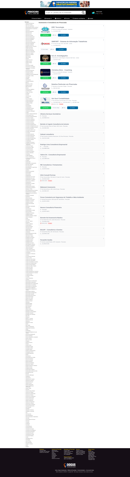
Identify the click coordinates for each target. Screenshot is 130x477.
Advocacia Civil (28, 34)
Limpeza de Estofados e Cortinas (32, 261)
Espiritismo (28, 196)
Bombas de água (29, 85)
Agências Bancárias (29, 49)
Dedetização (28, 161)
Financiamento (28, 208)
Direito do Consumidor (30, 171)
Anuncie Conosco (79, 450)
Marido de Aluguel (29, 300)
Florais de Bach (29, 211)
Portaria (27, 343)
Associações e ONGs (30, 75)
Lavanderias (28, 252)
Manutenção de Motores (30, 291)
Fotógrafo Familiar (29, 214)
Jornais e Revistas (29, 248)
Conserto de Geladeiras (30, 119)
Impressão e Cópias (29, 236)
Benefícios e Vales (29, 83)
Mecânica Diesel (29, 304)
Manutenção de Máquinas (30, 287)
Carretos (27, 94)
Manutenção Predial (29, 296)
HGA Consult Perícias (47, 175)
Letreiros (27, 255)
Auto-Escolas (28, 79)
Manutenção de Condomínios (31, 286)
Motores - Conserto (29, 318)
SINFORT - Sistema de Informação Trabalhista (69, 41)
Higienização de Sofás (30, 230)
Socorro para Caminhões (30, 404)
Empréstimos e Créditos (30, 183)
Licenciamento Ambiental (30, 256)
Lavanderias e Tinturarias (30, 253)
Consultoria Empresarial (30, 135)
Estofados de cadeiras (30, 200)
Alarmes (27, 58)
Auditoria (27, 78)
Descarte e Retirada (29, 164)
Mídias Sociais (28, 308)
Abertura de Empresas (30, 23)
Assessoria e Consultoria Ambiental (30, 68)
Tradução (27, 422)
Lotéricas (27, 279)
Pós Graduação (67, 454)
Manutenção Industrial (30, 294)
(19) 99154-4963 (45, 178)
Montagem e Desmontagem (31, 311)
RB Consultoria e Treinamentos (51, 165)
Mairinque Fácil (91, 455)
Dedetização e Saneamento (31, 163)
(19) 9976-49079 (45, 211)
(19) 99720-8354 (45, 168)
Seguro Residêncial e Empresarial (30, 386)
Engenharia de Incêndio (30, 186)
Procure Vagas (67, 450)
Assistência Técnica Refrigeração (32, 74)
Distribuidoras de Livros (30, 178)
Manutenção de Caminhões (31, 284)
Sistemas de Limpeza (30, 403)
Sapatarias (28, 376)
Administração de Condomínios (31, 28)
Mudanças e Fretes (29, 322)
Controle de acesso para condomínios (30, 144)
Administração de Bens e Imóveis (32, 27)
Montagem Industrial (29, 313)
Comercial (54, 454)
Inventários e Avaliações (30, 245)
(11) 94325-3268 (56, 31)
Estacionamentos (29, 198)
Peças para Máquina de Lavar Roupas (31, 332)
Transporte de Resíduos (30, 431)
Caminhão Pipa (29, 90)
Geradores (28, 222)
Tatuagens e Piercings (30, 411)
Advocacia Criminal (29, 35)
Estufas (27, 204)
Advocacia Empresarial (30, 36)
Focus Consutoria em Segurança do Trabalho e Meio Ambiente (62, 197)
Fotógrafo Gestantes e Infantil (31, 215)
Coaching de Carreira (30, 108)
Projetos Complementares (30, 350)
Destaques (42, 449)
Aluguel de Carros (29, 59)
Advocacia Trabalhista (30, 43)
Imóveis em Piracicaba (44, 452)
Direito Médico (28, 172)
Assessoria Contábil (29, 65)
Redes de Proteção (29, 360)
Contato (91, 18)
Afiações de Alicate (29, 47)
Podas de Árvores (29, 342)
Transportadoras (29, 426)
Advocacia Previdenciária (30, 42)
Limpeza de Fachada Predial (31, 263)
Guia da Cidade (36, 18)
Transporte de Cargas (30, 428)
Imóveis (58, 18)
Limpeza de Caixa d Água (30, 259)
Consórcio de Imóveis (30, 128)
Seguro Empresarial (29, 384)
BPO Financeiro (29, 86)
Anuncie (67, 18)
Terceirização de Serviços (30, 419)
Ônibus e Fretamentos (30, 326)
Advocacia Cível (29, 32)
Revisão (27, 373)
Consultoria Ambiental (30, 134)
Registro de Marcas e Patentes (31, 365)
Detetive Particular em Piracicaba (64, 84)
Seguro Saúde (28, 388)
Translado (28, 424)
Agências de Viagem (29, 53)
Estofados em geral (29, 202)
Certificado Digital (29, 102)
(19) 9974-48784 (45, 201)
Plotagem (27, 341)
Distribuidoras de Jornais (30, 176)
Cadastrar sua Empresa (79, 18)
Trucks (27, 437)
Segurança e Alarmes (30, 380)
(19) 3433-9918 (66, 102)
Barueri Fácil (90, 451)
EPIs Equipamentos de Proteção (32, 190)
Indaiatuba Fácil (91, 453)
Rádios (27, 354)
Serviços (27, 22)
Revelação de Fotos (29, 372)
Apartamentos (54, 450)
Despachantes (28, 168)
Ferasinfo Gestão (46, 240)
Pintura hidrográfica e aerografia (32, 337)
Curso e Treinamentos (30, 156)
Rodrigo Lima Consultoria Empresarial (53, 144)
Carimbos (27, 93)
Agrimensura (28, 55)
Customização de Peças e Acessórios (30, 159)
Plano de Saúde (29, 339)
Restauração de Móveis (30, 369)
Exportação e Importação (30, 206)
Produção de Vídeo (29, 347)
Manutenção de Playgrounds (31, 292)
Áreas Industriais (55, 451)
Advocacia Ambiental (30, 31)
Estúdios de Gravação (30, 203)
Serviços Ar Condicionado (30, 393)
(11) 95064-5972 (56, 45)
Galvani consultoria (47, 134)
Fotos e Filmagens (29, 217)
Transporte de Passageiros (31, 430)
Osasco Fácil (91, 457)
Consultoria (28, 132)
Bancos (27, 82)
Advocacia (28, 30)
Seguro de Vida (29, 383)
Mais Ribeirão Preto (92, 456)
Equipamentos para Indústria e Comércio (31, 193)
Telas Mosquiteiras (29, 415)
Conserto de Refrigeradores (31, 124)
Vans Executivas (29, 442)
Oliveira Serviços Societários (50, 114)
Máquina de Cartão (29, 298)
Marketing (27, 302)
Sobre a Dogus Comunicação (60, 470)
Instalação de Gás (29, 241)
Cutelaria (27, 160)
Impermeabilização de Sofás (31, 233)
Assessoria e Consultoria (30, 66)
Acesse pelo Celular (90, 470)
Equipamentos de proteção (31, 191)
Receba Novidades (81, 470)
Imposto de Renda (29, 234)
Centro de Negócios (29, 101)
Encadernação (28, 184)
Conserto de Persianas (30, 123)
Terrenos (53, 457)
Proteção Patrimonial (30, 353)
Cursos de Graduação (68, 453)
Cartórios (27, 97)
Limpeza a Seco (29, 257)
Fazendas (54, 456)
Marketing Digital (29, 303)
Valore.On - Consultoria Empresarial (53, 155)
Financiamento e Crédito (30, 210)
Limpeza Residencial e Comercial (32, 271)
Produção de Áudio (29, 346)
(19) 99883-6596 (45, 148)
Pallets (27, 329)
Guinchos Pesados (29, 226)
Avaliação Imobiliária (30, 81)
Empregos (48, 18)
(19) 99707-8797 (57, 73)
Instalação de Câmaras (30, 237)
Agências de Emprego (30, 50)
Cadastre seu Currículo (68, 451)
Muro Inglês (28, 325)
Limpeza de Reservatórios (30, 264)
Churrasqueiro (28, 105)
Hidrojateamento (29, 227)
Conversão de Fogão (30, 147)
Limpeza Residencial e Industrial (32, 272)
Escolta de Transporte (30, 195)
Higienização (28, 229)
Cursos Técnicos (67, 452)
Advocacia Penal (29, 40)
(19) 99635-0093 (57, 102)
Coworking (28, 154)
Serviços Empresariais (30, 397)
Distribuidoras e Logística (30, 179)
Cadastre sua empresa (80, 451)
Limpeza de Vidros (29, 267)
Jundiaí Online (91, 454)
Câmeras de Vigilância (30, 89)
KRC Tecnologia (58, 27)
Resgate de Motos (29, 368)
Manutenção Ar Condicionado (31, 280)
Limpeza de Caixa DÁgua (30, 260)
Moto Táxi (27, 315)
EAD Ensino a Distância (30, 180)
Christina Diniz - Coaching (62, 70)
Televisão (27, 418)
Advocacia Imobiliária (30, 39)
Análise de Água (29, 62)
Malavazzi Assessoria (47, 187)
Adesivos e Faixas (29, 24)
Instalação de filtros (29, 240)
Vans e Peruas (28, 441)
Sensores (27, 389)
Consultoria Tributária (30, 139)
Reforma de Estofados (30, 362)
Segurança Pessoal (29, 381)
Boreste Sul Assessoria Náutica (51, 218)
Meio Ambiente (28, 306)
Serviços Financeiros (30, 399)
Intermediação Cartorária (30, 244)
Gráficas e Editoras (29, 223)
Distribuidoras (28, 175)
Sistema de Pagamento (30, 401)
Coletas (27, 112)
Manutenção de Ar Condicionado (32, 283)
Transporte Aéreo (29, 427)
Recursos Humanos (29, 358)
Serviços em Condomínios (30, 396)
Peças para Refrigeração (30, 334)
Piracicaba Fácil (91, 458)
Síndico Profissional (29, 400)
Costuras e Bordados (30, 152)
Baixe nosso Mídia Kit (80, 452)
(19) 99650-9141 (45, 117)
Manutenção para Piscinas (31, 295)
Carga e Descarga (29, 92)
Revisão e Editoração (30, 375)
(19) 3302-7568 (75, 102)
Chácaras (54, 453)
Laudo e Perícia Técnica (30, 249)
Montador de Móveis (29, 310)
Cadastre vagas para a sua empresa (69, 458)
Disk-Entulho (28, 174)
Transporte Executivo (30, 433)
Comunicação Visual (29, 115)
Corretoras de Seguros (30, 151)
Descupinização (29, 165)
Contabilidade (28, 140)
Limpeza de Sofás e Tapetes (31, 265)
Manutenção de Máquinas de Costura (31, 289)
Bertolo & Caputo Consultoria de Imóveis (54, 124)
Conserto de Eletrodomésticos (31, 116)
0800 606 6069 (56, 88)
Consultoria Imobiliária (30, 136)
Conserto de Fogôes (29, 117)
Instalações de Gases (30, 242)
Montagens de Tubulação (30, 314)
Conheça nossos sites (80, 453)
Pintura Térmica (29, 338)
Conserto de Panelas (30, 121)
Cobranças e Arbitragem (30, 111)
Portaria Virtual (28, 345)
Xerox (27, 445)
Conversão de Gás (29, 148)
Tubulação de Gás (29, 438)
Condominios (54, 455)
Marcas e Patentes (29, 299)
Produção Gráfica (29, 349)
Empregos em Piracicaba (44, 451)
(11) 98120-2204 (45, 243)
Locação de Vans (29, 274)
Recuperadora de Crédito (30, 357)
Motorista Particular (29, 319)
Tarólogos (27, 408)
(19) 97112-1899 (45, 138)
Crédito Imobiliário (29, 155)
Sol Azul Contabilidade (60, 98)
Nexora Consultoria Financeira (51, 207)
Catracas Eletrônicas (29, 100)
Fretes (27, 218)
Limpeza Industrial (29, 268)
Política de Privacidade (72, 470)
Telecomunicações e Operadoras (32, 416)
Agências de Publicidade (30, 51)
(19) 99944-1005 (45, 233)
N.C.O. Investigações (60, 56)
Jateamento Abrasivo (30, 246)
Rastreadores (28, 356)
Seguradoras (28, 377)
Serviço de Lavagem (29, 392)
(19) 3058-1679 (45, 191)
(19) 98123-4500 (57, 59)
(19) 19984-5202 (45, 158)
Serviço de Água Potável (30, 390)
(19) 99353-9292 (45, 221)
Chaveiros (28, 104)
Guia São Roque (91, 452)
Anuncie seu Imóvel (56, 458)
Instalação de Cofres (29, 238)
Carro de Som (28, 96)
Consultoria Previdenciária (31, 138)
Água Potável (28, 57)
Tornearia (27, 420)
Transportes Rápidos (30, 435)
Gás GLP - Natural (29, 221)
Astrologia (28, 77)
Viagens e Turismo (29, 443)
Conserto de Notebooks (30, 120)
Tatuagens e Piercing (30, 409)
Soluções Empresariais (30, 405)
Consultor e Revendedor (30, 131)
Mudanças (28, 321)
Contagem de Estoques (30, 142)
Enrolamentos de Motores (30, 187)
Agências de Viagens (30, 54)
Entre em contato (79, 454)
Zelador (27, 446)
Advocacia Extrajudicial (30, 38)
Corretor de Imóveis (29, 150)
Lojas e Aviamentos (29, 278)
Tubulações (28, 439)
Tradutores (28, 423)
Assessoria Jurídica (29, 71)
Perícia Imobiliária (29, 335)
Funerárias (28, 219)
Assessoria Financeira (30, 70)
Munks (27, 323)
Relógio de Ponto (29, 366)
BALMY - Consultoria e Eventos (51, 230)
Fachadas (27, 207)
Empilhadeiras (28, 182)
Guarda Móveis (28, 225)
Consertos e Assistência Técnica (32, 127)
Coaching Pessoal (29, 109)
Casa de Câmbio (29, 98)
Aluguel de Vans (29, 61)
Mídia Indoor (28, 307)
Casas (53, 452)
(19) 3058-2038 (45, 128)
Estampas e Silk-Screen (30, 199)
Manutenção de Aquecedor (31, 282)
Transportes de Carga (30, 434)
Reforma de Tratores (29, 364)
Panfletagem (28, 330)
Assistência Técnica (29, 73)
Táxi (26, 412)
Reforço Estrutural (29, 361)
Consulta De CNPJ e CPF (30, 130)
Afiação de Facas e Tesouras (31, 46)
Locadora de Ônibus (29, 275)
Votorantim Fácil (91, 459)
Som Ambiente (28, 407)
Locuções (27, 276)
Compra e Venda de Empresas (31, 113)
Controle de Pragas (29, 145)
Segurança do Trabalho (30, 379)
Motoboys (27, 317)
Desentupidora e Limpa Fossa (31, 167)
